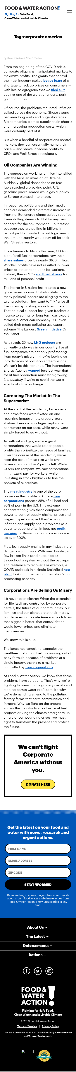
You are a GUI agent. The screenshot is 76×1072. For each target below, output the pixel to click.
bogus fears (52, 80)
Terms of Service (27, 1026)
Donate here (38, 784)
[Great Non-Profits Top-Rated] (44, 1056)
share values (14, 260)
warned (34, 370)
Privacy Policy (50, 1026)
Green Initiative (49, 329)
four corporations (39, 667)
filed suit (58, 90)
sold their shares (49, 274)
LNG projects (44, 342)
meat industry (21, 491)
